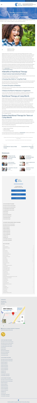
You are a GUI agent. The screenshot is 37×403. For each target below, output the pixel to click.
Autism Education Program (11, 137)
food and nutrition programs (7, 69)
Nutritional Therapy (22, 137)
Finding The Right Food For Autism (30, 163)
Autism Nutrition (17, 137)
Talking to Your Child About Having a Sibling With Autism (12, 157)
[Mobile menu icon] (1, 4)
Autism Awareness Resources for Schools (11, 163)
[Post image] (4, 157)
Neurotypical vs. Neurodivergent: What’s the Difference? (30, 157)
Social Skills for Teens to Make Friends (30, 168)
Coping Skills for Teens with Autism (12, 168)
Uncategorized (30, 137)
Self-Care (27, 137)
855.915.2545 (7, 68)
